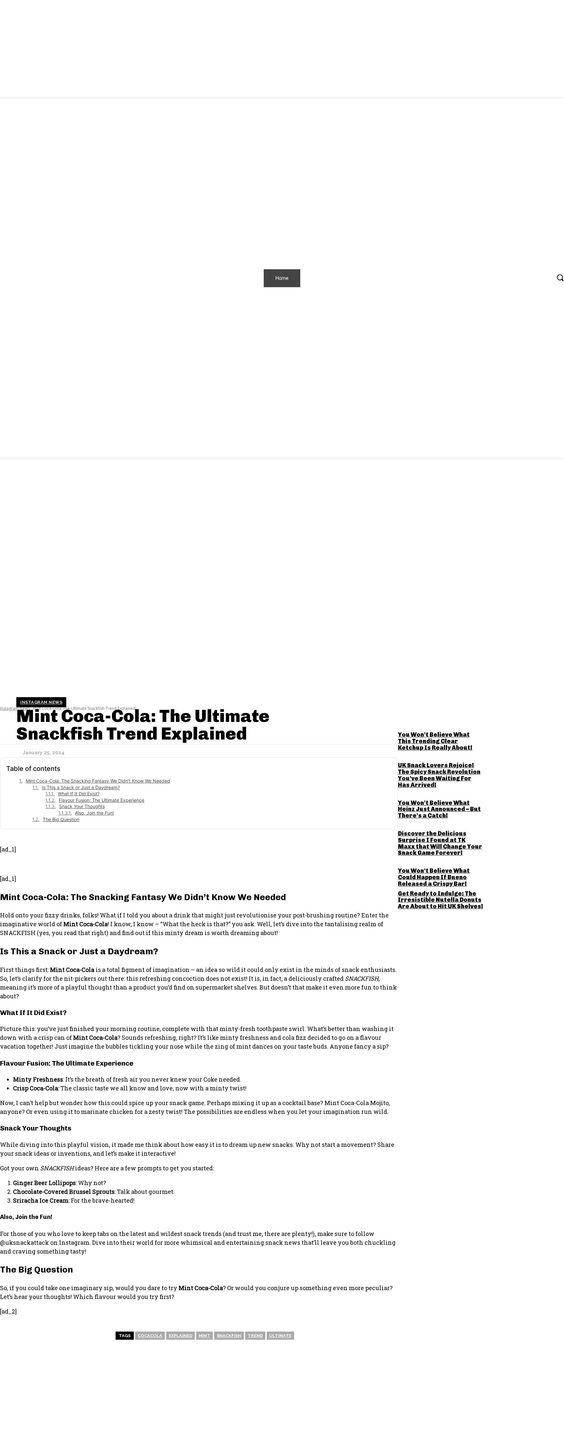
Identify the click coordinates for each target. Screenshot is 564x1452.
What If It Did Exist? (79, 793)
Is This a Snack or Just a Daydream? (81, 787)
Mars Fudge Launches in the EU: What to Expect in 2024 (433, 1420)
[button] (560, 277)
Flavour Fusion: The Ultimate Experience (101, 800)
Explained (180, 1335)
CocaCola (150, 1335)
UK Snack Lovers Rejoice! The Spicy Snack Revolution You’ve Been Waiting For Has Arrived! (439, 775)
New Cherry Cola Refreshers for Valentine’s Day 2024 (126, 1420)
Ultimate (280, 1335)
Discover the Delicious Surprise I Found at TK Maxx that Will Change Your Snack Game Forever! (440, 843)
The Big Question (61, 819)
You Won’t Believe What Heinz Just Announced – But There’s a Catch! (439, 809)
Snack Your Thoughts (82, 806)
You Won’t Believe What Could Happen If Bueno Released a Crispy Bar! (434, 877)
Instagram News (41, 702)
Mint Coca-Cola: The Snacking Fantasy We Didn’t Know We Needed (98, 781)
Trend (255, 1335)
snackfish (229, 1335)
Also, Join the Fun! (94, 813)
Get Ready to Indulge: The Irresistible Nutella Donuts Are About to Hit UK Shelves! (440, 900)
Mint (204, 1335)
